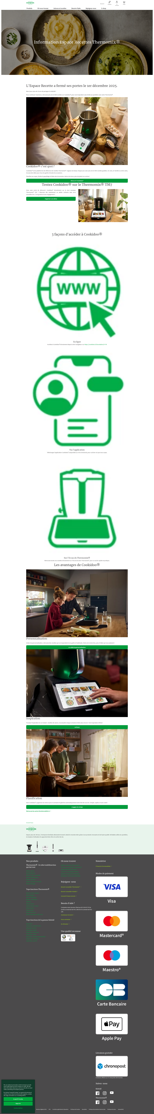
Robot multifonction (32, 877)
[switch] (71, 939)
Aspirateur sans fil (31, 941)
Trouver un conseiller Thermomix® (71, 867)
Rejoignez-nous (91, 8)
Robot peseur (30, 908)
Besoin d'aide (76, 8)
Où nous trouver (43, 8)
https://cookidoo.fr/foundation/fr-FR (95, 344)
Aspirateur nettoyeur (32, 939)
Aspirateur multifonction (33, 926)
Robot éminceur (31, 912)
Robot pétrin (30, 910)
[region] (18, 1096)
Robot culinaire (30, 879)
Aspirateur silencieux (32, 932)
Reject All (18, 1103)
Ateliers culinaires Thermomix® (70, 865)
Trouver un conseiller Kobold (69, 871)
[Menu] (74, 935)
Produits (30, 8)
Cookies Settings (18, 1108)
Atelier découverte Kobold (69, 869)
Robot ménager (30, 884)
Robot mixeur (30, 904)
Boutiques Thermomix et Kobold (70, 876)
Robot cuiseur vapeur (32, 893)
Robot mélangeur (31, 897)
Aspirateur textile (31, 930)
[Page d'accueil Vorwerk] (30, 3)
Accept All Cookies (18, 1099)
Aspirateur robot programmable (35, 936)
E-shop (103, 8)
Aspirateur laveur (31, 928)
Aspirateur (29, 924)
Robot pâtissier (30, 873)
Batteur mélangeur (31, 899)
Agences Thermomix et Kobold (70, 874)
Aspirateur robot (31, 934)
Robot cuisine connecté (33, 875)
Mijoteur (28, 901)
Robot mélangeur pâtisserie (34, 914)
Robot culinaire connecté (33, 881)
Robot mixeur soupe (32, 906)
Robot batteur (30, 895)
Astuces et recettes (60, 8)
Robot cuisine (30, 871)
